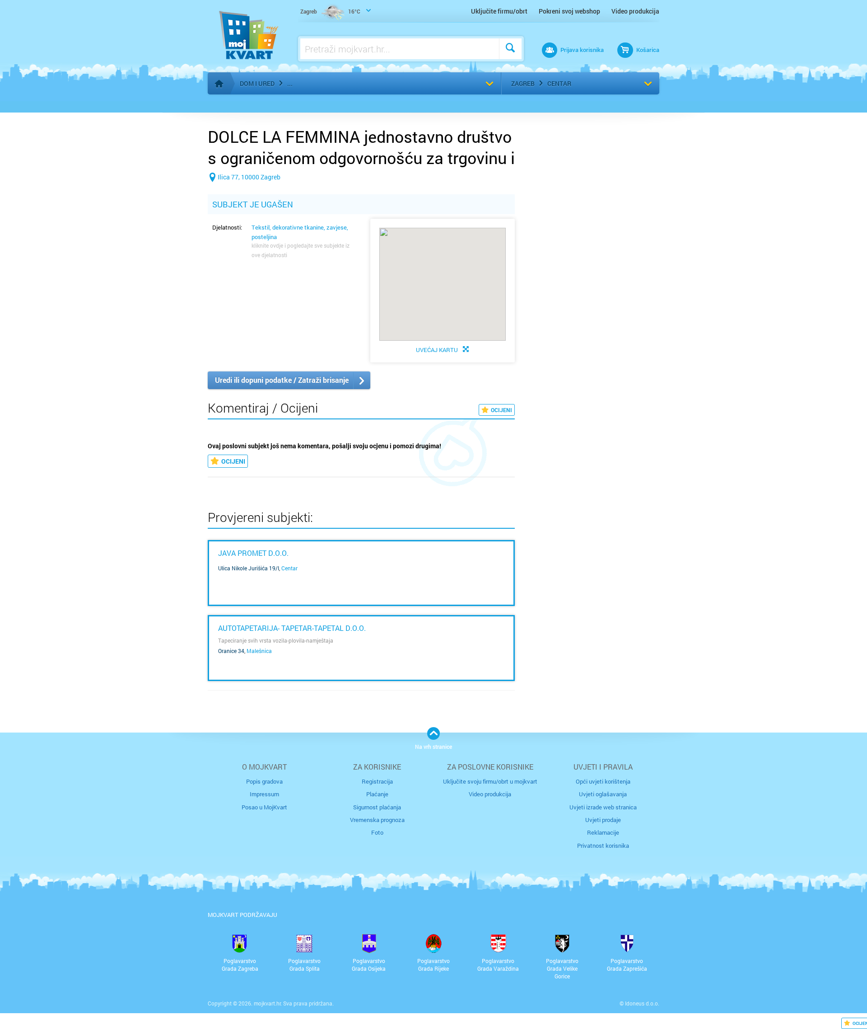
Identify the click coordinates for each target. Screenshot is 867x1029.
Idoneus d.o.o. (642, 1003)
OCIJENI (501, 409)
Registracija (377, 781)
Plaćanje (377, 794)
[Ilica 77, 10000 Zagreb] (244, 191)
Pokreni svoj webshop (569, 11)
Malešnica (259, 650)
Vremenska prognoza (377, 820)
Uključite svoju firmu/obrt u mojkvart (490, 781)
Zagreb (523, 83)
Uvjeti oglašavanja (603, 794)
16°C (330, 11)
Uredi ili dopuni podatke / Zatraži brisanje (282, 380)
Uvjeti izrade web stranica (603, 807)
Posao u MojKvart (264, 807)
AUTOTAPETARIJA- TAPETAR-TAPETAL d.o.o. (292, 628)
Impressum (264, 794)
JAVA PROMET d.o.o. (253, 553)
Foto (377, 832)
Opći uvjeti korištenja (603, 781)
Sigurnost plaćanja (377, 807)
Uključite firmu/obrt (499, 11)
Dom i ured (257, 83)
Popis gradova (264, 781)
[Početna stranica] (219, 83)
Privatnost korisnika (603, 845)
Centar (559, 83)
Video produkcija (635, 11)
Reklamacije (603, 832)
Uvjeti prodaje (603, 820)
